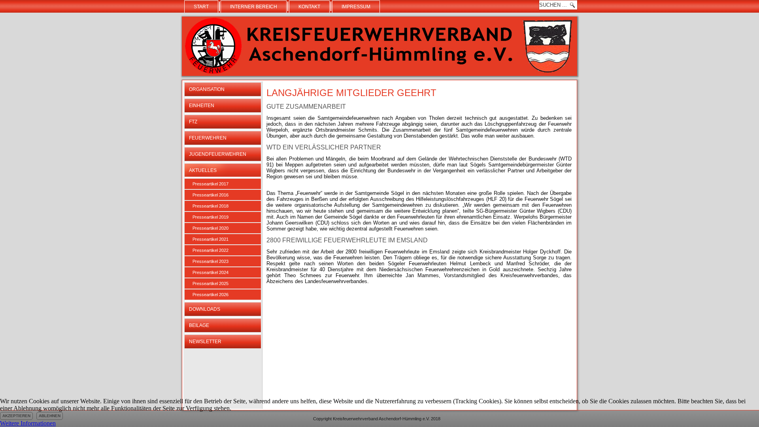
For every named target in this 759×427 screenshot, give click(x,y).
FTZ (193, 122)
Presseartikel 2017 (210, 183)
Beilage (199, 325)
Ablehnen (49, 416)
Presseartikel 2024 (210, 272)
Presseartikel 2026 (210, 294)
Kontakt (309, 6)
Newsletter (205, 341)
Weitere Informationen (28, 423)
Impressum (356, 6)
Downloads (204, 309)
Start (201, 6)
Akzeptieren (16, 416)
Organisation (207, 89)
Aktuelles (203, 170)
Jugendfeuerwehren (217, 154)
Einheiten (201, 105)
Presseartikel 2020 (210, 228)
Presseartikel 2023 (210, 261)
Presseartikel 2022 (210, 250)
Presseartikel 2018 (210, 206)
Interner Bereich (253, 6)
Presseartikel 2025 (210, 283)
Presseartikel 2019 (210, 217)
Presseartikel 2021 (210, 239)
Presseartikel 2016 (210, 195)
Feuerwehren (208, 138)
